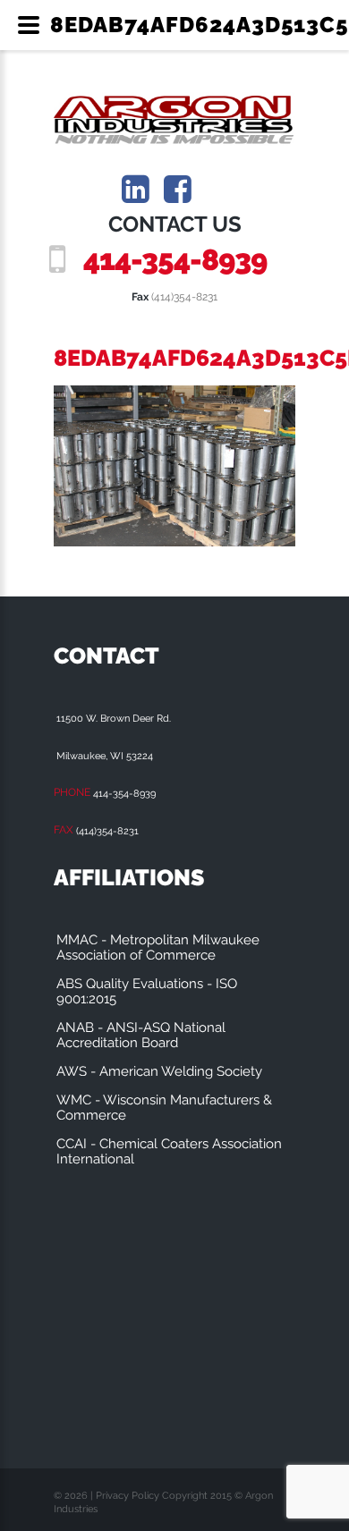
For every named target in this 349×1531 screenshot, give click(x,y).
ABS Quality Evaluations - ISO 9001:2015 (146, 991)
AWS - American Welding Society (159, 1071)
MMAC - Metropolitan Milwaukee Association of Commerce (158, 947)
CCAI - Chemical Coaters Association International (169, 1151)
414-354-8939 (175, 259)
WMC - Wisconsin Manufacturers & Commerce (164, 1107)
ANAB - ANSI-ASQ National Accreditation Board (141, 1035)
